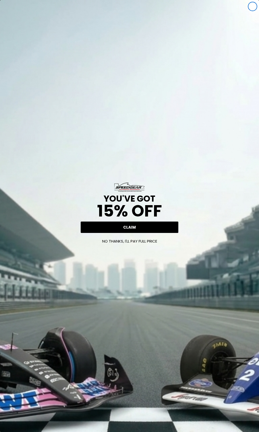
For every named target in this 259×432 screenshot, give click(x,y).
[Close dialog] (252, 6)
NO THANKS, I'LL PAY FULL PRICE (129, 241)
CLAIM (129, 227)
